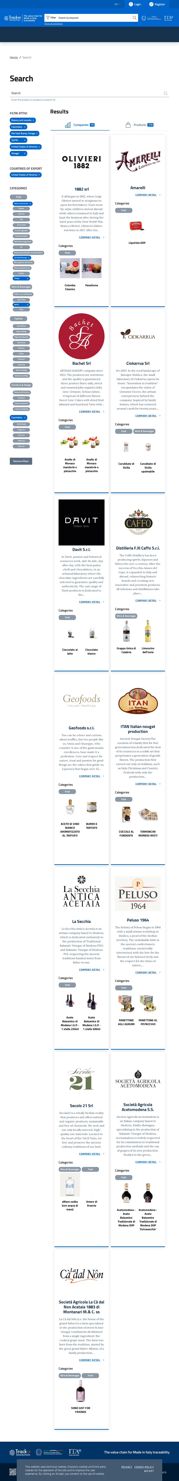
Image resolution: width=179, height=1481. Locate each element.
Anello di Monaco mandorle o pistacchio (70, 465)
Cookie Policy (144, 1467)
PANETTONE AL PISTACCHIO (148, 1022)
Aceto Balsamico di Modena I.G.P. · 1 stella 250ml (70, 1023)
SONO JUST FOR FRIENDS (80, 1410)
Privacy (126, 1467)
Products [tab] (143, 124)
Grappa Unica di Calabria (126, 650)
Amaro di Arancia (91, 1203)
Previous (112, 456)
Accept (149, 1471)
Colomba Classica (70, 287)
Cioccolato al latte (70, 652)
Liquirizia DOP (137, 243)
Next (163, 456)
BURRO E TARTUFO (91, 826)
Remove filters (21, 461)
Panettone (91, 285)
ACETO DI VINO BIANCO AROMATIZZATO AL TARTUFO (70, 830)
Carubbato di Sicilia (126, 466)
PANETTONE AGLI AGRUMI (126, 1022)
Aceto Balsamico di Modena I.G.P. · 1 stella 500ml (92, 1023)
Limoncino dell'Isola (148, 650)
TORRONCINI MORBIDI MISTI (147, 833)
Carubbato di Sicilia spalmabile (148, 467)
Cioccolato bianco (91, 652)
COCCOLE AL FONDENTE (126, 833)
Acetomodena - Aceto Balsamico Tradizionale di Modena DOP (126, 1217)
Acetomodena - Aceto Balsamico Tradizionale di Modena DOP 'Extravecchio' (148, 1219)
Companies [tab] (84, 124)
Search (16, 93)
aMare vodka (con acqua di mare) (70, 1205)
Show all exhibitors (53, 23)
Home (14, 57)
